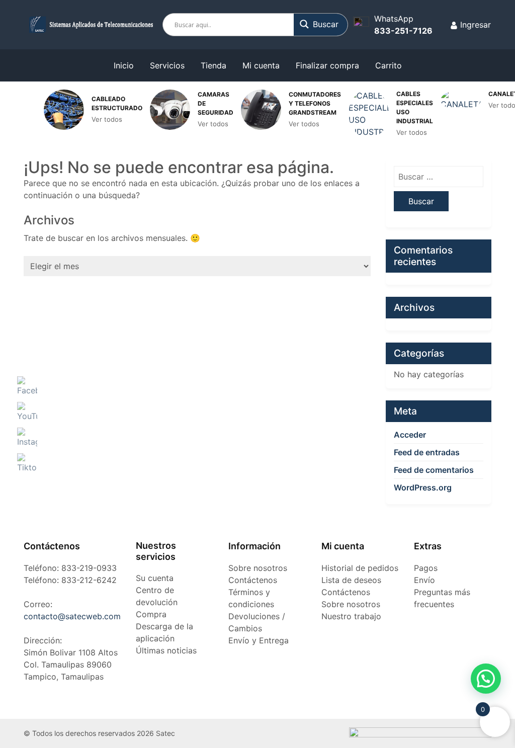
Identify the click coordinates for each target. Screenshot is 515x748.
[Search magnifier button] (321, 24)
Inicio (124, 65)
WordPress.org (423, 487)
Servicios (167, 65)
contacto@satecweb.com (72, 616)
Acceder (410, 435)
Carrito (388, 65)
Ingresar (474, 25)
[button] (486, 678)
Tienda (213, 65)
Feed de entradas (427, 452)
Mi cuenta (261, 65)
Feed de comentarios (434, 470)
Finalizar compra (327, 65)
